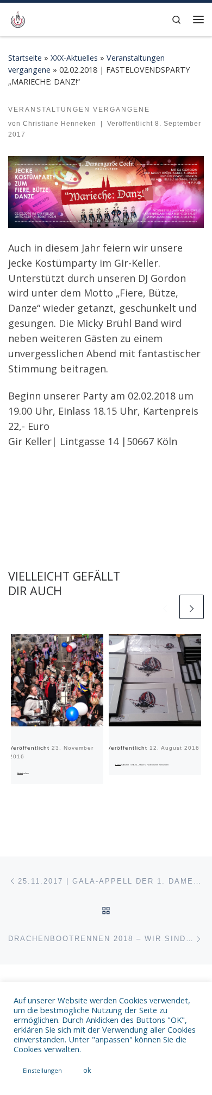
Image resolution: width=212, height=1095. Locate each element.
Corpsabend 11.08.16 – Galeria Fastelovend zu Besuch (142, 764)
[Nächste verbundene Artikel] (191, 607)
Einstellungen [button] (42, 1070)
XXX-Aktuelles (74, 58)
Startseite (25, 58)
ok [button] (87, 1070)
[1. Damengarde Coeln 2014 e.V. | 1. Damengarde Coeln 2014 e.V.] (18, 18)
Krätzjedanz (23, 773)
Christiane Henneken (59, 123)
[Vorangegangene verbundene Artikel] (165, 607)
